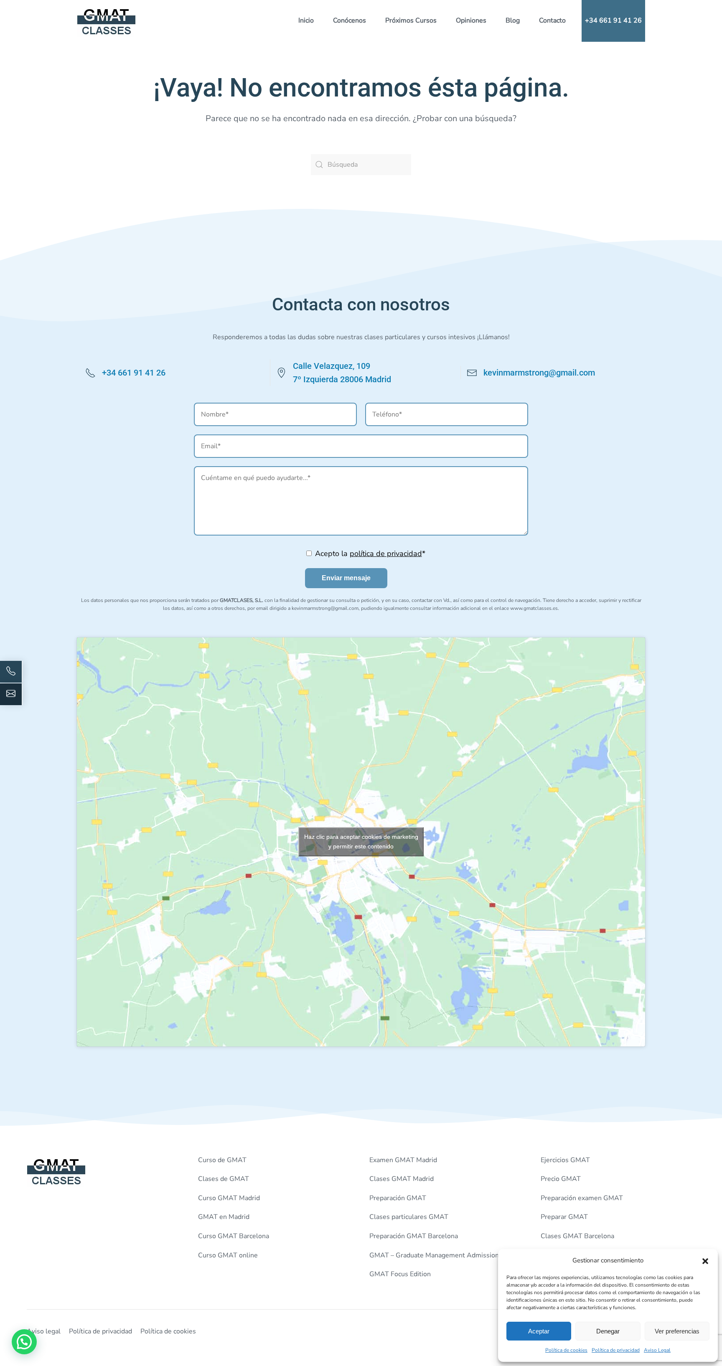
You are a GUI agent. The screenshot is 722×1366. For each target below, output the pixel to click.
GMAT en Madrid (223, 1216)
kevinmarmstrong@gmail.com (539, 373)
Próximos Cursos (411, 20)
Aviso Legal (657, 1350)
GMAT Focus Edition (400, 1274)
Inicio (306, 20)
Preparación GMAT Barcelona (413, 1236)
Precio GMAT (561, 1178)
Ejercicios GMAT (565, 1160)
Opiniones (471, 20)
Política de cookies (566, 1350)
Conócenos (349, 20)
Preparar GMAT (564, 1216)
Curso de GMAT (222, 1160)
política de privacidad (386, 553)
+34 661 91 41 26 (613, 20)
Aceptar (538, 1331)
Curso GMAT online (228, 1255)
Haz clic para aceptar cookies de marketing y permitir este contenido (361, 841)
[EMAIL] (11, 694)
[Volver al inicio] (106, 21)
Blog (513, 20)
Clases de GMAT (223, 1178)
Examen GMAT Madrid (403, 1160)
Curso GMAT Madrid (229, 1198)
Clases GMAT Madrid (401, 1178)
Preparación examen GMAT (582, 1198)
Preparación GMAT (397, 1198)
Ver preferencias (677, 1331)
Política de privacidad (616, 1350)
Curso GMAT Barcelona (233, 1236)
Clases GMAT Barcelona (577, 1236)
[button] (705, 1260)
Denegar (608, 1331)
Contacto (552, 20)
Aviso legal (44, 1331)
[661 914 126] (11, 672)
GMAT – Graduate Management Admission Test (441, 1255)
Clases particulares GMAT (408, 1216)
